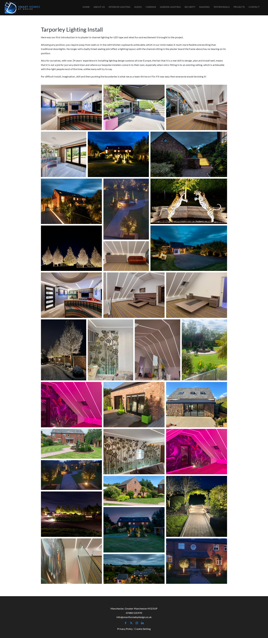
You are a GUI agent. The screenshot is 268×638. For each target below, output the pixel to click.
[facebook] (125, 623)
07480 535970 (134, 612)
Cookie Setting (142, 628)
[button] (71, 107)
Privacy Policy (125, 628)
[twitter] (131, 623)
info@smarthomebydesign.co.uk (134, 617)
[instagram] (137, 623)
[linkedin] (142, 623)
